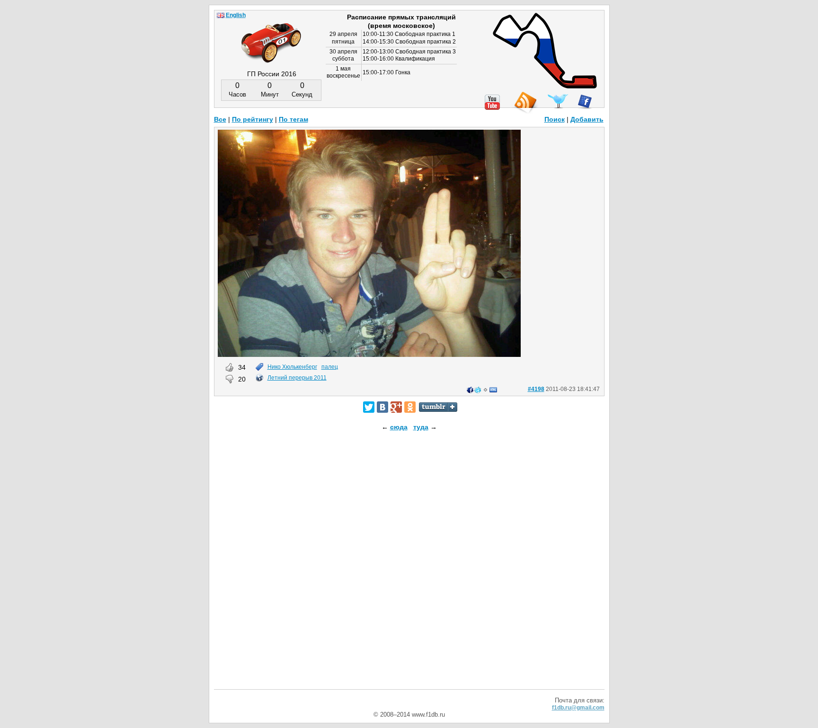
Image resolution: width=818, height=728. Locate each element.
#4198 (536, 389)
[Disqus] (409, 568)
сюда (399, 427)
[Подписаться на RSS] (525, 103)
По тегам (293, 119)
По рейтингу (252, 119)
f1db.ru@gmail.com (578, 707)
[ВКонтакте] (382, 407)
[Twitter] (368, 407)
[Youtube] (492, 102)
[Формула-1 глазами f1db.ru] (271, 35)
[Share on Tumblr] (438, 407)
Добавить (587, 119)
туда (420, 427)
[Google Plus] (396, 407)
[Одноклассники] (410, 407)
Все (220, 119)
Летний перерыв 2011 (297, 377)
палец (329, 367)
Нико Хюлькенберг (292, 367)
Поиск (554, 119)
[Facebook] (585, 101)
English (236, 15)
